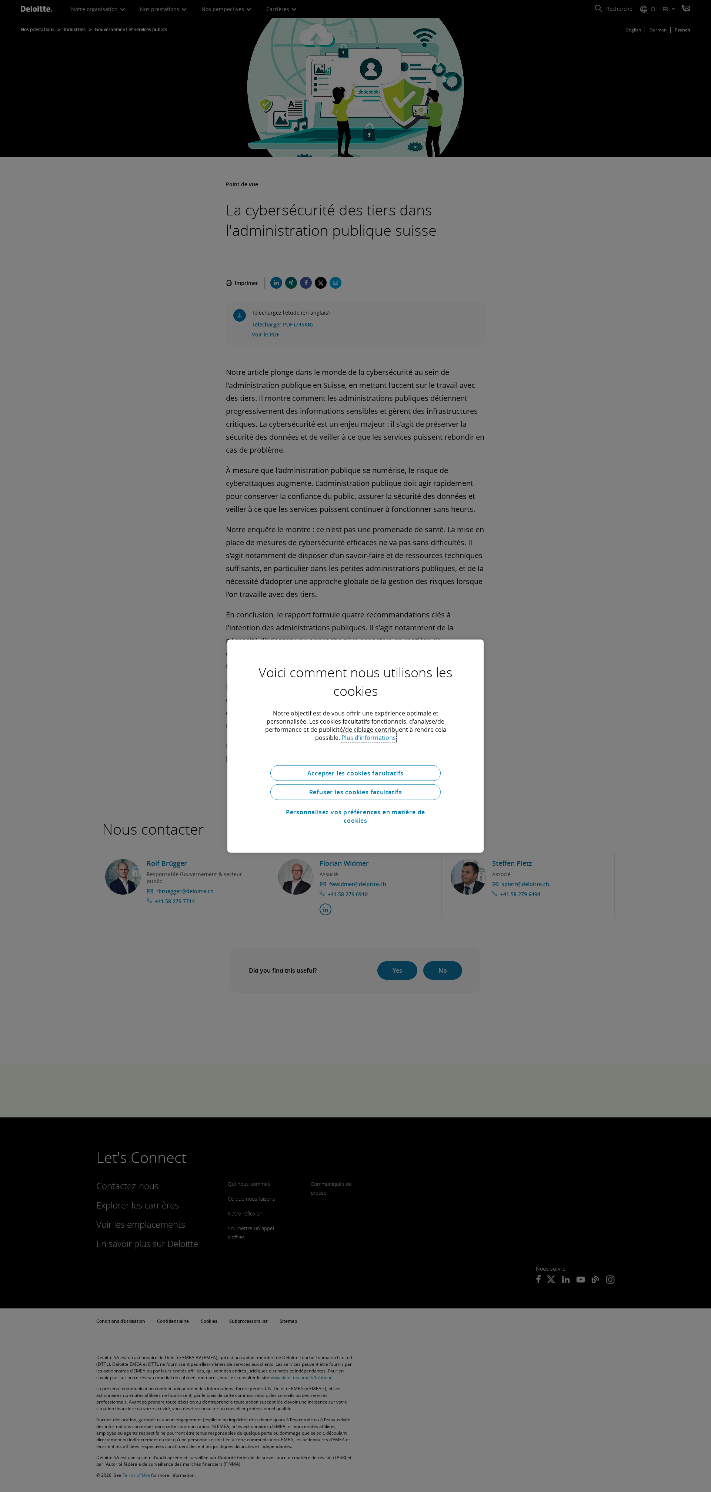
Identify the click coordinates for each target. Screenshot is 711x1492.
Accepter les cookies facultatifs (355, 773)
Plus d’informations (368, 737)
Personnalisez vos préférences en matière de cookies (355, 816)
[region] (355, 746)
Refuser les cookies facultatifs (355, 792)
